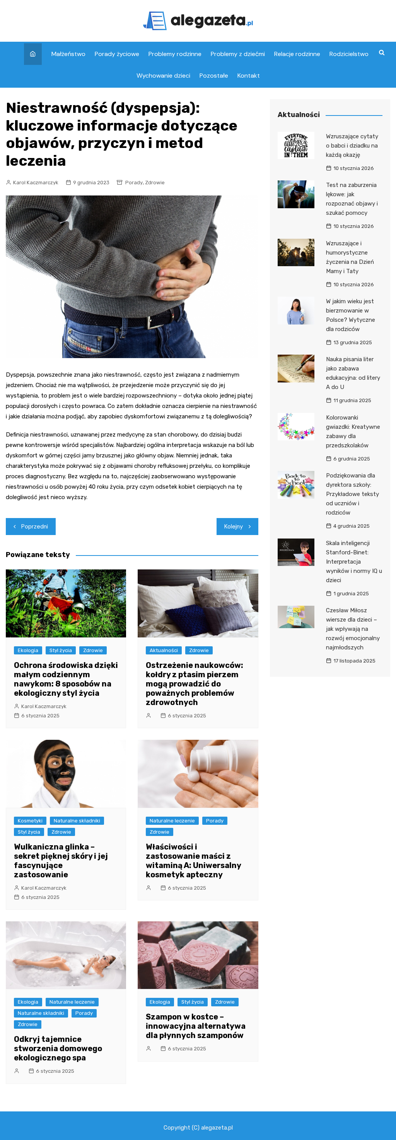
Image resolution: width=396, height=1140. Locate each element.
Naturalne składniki (77, 821)
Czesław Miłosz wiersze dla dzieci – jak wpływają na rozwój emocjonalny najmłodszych (353, 629)
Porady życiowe (117, 54)
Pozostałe (214, 75)
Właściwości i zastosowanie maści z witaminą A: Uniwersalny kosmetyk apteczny (193, 860)
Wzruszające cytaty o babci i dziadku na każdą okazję (352, 145)
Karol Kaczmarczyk (35, 182)
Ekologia (28, 650)
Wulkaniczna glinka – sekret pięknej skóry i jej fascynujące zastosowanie (61, 860)
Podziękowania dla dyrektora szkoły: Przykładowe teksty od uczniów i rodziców (352, 494)
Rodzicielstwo (349, 54)
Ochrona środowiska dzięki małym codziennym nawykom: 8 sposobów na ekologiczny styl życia (66, 679)
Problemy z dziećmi (238, 54)
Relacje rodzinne (297, 54)
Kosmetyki (30, 821)
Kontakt (248, 75)
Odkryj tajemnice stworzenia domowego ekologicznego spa (58, 1048)
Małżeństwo (68, 54)
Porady (134, 182)
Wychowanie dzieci (163, 75)
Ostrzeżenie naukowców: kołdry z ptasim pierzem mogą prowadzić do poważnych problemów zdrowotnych (194, 684)
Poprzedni (34, 526)
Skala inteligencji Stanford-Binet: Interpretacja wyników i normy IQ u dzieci (354, 562)
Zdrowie (155, 182)
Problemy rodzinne (174, 54)
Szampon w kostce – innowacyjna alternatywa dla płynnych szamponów (196, 1026)
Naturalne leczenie (172, 821)
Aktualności (164, 650)
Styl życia (61, 650)
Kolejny (233, 526)
